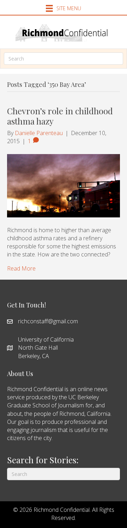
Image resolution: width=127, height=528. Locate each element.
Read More (21, 268)
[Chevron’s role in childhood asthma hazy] (63, 185)
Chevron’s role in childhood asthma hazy (60, 116)
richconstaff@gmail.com (48, 321)
